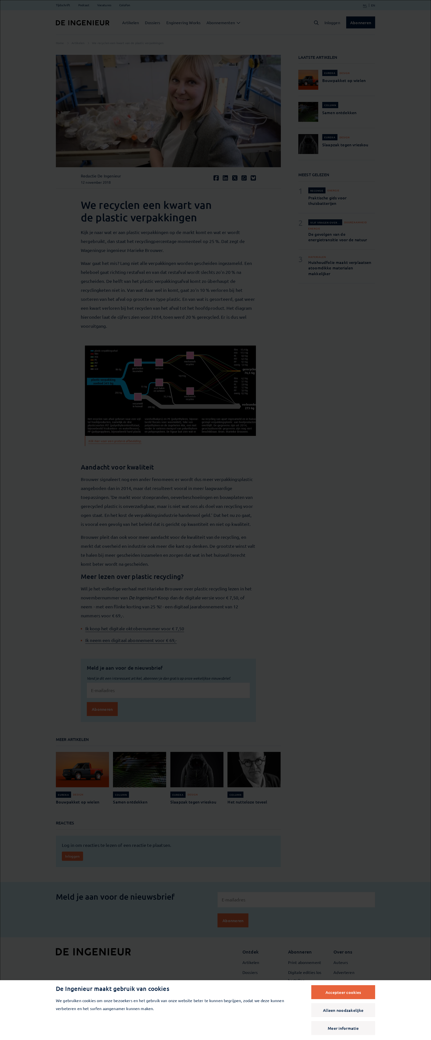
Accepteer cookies (343, 992)
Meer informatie (343, 1028)
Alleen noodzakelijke (343, 1010)
